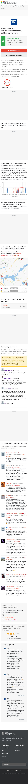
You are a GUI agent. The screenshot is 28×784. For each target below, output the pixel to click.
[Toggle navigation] (26, 2)
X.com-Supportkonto (10, 615)
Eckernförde (15, 255)
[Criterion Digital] (14, 770)
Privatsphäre (5, 753)
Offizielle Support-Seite (11, 620)
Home (2, 6)
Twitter (16, 748)
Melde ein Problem (15, 50)
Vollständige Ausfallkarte (15, 55)
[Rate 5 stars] (19, 633)
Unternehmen (9, 6)
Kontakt (4, 756)
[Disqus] (14, 386)
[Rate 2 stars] (11, 633)
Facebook (17, 750)
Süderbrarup (4, 255)
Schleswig (18, 253)
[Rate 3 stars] (14, 633)
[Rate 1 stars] (8, 633)
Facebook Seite (9, 617)
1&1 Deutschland (19, 6)
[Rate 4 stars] (16, 633)
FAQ (3, 750)
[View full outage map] (14, 272)
